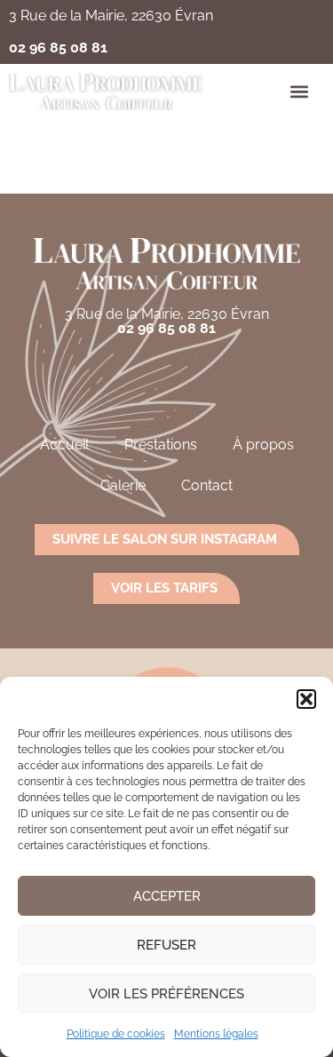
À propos (263, 444)
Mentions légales (216, 1034)
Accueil (64, 444)
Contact (207, 485)
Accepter (167, 896)
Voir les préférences (166, 994)
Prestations (160, 444)
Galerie (123, 485)
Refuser (166, 945)
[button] (306, 699)
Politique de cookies (116, 1034)
